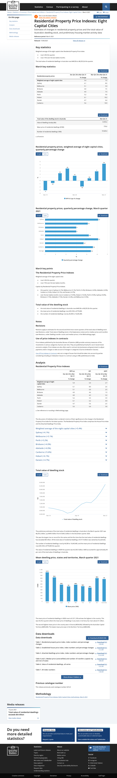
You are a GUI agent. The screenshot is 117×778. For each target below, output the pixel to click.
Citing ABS (60, 758)
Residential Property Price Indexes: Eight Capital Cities (63, 12)
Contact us (60, 763)
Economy (23, 12)
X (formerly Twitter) (96, 763)
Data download (103, 17)
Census (49, 7)
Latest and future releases (42, 750)
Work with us (61, 753)
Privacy (69, 776)
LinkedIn (93, 766)
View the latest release (47, 17)
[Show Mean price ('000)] (72, 608)
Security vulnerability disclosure (67, 766)
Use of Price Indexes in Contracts (46, 353)
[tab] (39, 153)
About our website (63, 750)
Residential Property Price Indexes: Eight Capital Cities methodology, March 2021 (62, 697)
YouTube (93, 768)
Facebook (93, 758)
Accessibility (85, 776)
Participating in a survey (67, 7)
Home (9, 12)
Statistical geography (40, 758)
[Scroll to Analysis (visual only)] (47, 363)
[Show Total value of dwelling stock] (72, 521)
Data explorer (38, 763)
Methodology (13, 33)
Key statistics (13, 21)
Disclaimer (53, 776)
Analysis (12, 25)
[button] (106, 7)
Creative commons (18, 776)
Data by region (38, 755)
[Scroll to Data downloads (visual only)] (56, 634)
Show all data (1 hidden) (71, 677)
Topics (36, 753)
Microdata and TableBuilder (43, 760)
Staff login (101, 776)
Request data (38, 768)
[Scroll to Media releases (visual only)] (26, 705)
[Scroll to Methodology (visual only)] (53, 694)
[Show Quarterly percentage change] (72, 262)
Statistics (39, 7)
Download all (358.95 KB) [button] (98, 638)
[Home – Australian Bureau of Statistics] (12, 751)
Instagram (93, 760)
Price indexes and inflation (36, 12)
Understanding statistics (42, 771)
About (85, 7)
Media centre (61, 755)
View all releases (78, 41)
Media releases (14, 36)
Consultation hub (62, 760)
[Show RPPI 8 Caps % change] (72, 200)
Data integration (39, 766)
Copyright (37, 776)
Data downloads (14, 29)
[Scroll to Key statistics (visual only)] (53, 47)
